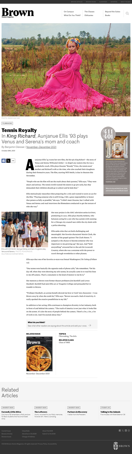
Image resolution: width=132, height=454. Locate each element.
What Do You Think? (72, 15)
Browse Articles (76, 2)
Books (107, 15)
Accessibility (52, 444)
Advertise (114, 2)
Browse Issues (91, 2)
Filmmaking (64, 336)
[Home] (19, 13)
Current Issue (6, 431)
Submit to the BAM (48, 434)
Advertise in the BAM (29, 434)
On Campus (69, 11)
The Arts (73, 336)
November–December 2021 (41, 147)
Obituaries (88, 15)
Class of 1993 (64, 342)
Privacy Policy (42, 444)
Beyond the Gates (112, 11)
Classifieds (103, 2)
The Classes (89, 11)
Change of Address (28, 437)
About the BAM (125, 2)
